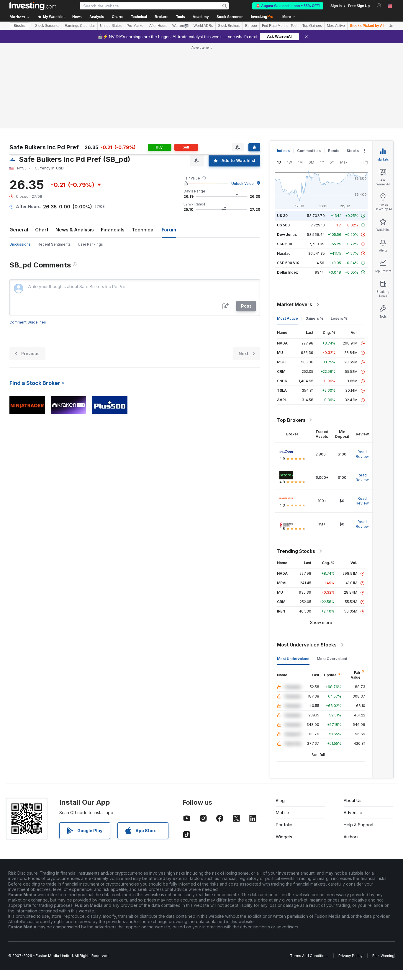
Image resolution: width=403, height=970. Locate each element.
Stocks (19, 26)
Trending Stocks (296, 551)
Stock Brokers (229, 26)
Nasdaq (284, 253)
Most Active (336, 26)
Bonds (333, 150)
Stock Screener (230, 17)
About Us (352, 800)
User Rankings (90, 244)
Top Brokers (291, 420)
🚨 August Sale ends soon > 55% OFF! (288, 6)
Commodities (309, 150)
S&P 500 (284, 244)
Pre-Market (135, 26)
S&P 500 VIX (288, 263)
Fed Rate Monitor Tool (279, 26)
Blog (280, 800)
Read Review (362, 454)
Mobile (282, 812)
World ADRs (203, 26)
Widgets (284, 836)
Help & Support (358, 824)
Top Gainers (312, 26)
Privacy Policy (350, 955)
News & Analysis (74, 230)
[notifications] (379, 5)
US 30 (282, 215)
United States (111, 26)
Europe (251, 26)
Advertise (353, 812)
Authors (351, 836)
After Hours (158, 26)
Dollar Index (287, 272)
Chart (41, 230)
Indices (283, 150)
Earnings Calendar (80, 26)
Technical (143, 230)
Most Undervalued (293, 659)
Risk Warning (383, 955)
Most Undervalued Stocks (307, 645)
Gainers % (314, 318)
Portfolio (284, 824)
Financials (112, 230)
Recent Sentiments (54, 244)
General (18, 230)
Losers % (339, 318)
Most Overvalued (332, 659)
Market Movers (294, 304)
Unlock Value (242, 183)
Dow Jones (287, 234)
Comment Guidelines (27, 322)
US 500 (283, 225)
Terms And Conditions (309, 955)
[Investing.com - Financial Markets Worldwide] (32, 6)
